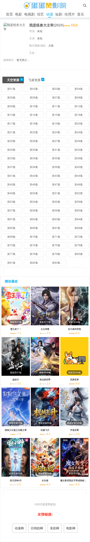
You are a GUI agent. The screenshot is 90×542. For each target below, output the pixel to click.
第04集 (78, 88)
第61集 (11, 219)
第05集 (11, 97)
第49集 (11, 193)
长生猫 (45, 480)
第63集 (56, 219)
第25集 (11, 141)
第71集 (56, 236)
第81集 (11, 262)
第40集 (78, 167)
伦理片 (69, 14)
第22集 (34, 132)
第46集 (34, 184)
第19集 (56, 123)
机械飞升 (45, 429)
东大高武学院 (74, 329)
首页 (9, 14)
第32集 (78, 149)
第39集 (56, 167)
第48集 (78, 184)
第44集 (78, 175)
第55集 (56, 201)
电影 (18, 14)
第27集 (56, 141)
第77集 (11, 254)
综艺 (40, 14)
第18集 (34, 123)
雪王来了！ (15, 329)
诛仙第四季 (45, 379)
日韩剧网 (37, 528)
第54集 (34, 201)
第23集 (56, 132)
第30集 (34, 149)
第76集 (78, 245)
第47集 (56, 184)
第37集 (11, 167)
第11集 (56, 106)
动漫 (49, 14)
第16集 (78, 114)
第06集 (34, 97)
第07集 (56, 97)
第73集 (11, 245)
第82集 (34, 262)
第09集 (11, 106)
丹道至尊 (74, 429)
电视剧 (29, 14)
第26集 (34, 141)
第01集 (11, 88)
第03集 (56, 88)
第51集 (56, 193)
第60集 (78, 210)
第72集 (78, 236)
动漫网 (19, 528)
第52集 (78, 193)
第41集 (11, 175)
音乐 (80, 14)
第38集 (34, 167)
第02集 (34, 88)
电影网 (70, 528)
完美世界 (74, 379)
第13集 (11, 114)
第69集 (11, 236)
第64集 (78, 219)
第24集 (78, 132)
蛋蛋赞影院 (49, 504)
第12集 (78, 106)
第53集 (11, 201)
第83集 (56, 262)
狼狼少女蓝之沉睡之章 (16, 429)
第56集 (78, 201)
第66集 (34, 228)
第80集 (78, 254)
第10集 (34, 106)
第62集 (34, 219)
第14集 (34, 114)
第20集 (78, 123)
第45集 (11, 184)
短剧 (58, 14)
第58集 (34, 210)
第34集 (34, 158)
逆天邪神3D (15, 480)
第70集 (34, 236)
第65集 (11, 228)
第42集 (34, 175)
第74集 (34, 245)
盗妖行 (15, 379)
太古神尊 (45, 329)
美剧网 (54, 528)
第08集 (78, 97)
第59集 (56, 210)
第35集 (56, 158)
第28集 (78, 141)
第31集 (56, 149)
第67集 (56, 228)
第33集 (11, 158)
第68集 (78, 228)
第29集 (11, 149)
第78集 (34, 254)
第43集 (56, 175)
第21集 (11, 132)
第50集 (34, 193)
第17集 (11, 123)
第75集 (56, 245)
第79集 (56, 254)
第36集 (78, 158)
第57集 (11, 210)
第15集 (56, 114)
